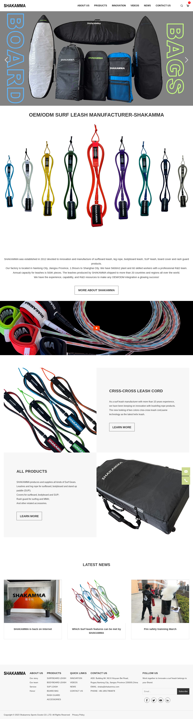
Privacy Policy (78, 715)
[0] (188, 6)
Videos (135, 5)
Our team (34, 682)
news (147, 5)
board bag (52, 691)
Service (33, 687)
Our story (34, 678)
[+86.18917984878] (186, 481)
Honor (32, 691)
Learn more (121, 427)
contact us (163, 5)
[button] (179, 58)
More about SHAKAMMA (96, 290)
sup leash (52, 687)
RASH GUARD (53, 695)
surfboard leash (56, 678)
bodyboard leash (56, 682)
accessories (54, 699)
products (100, 5)
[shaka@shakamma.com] (186, 472)
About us (83, 5)
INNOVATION (119, 5)
